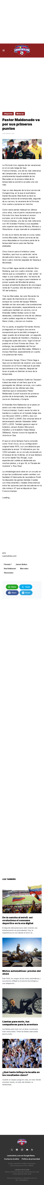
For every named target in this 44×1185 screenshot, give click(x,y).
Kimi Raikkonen (10, 569)
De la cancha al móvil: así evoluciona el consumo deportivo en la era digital (17, 920)
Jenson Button (21, 564)
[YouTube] (27, 1149)
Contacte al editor (11, 1159)
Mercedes (24, 569)
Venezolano (8, 573)
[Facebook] (17, 1149)
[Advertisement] (22, 22)
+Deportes (8, 114)
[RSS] (32, 1149)
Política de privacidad (31, 1159)
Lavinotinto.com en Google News (21, 1156)
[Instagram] (22, 1149)
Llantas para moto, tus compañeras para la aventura (20, 1023)
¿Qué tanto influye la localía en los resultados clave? (21, 1073)
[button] (3, 50)
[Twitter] (12, 1149)
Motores (20, 114)
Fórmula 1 (7, 564)
